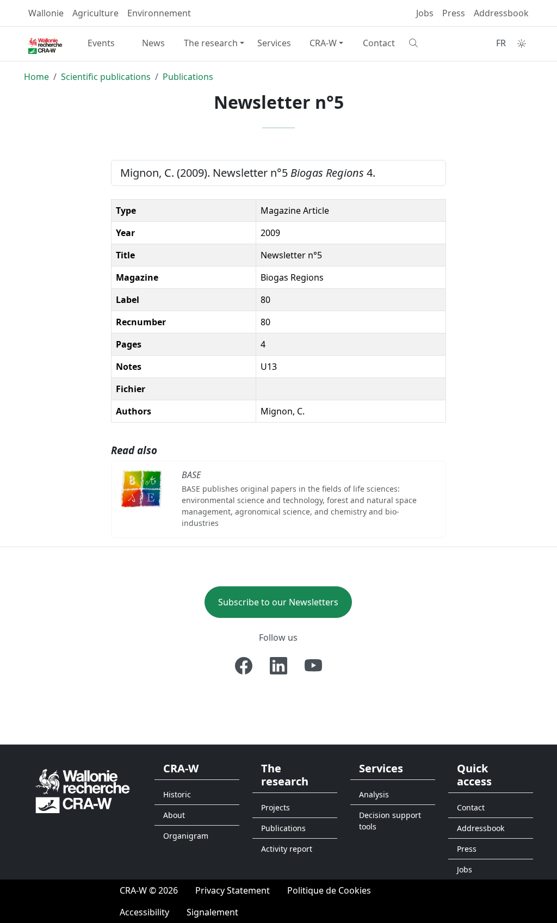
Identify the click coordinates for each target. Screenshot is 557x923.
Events (101, 43)
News (153, 43)
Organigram (185, 836)
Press (453, 13)
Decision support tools (390, 821)
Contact (379, 43)
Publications (188, 77)
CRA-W (323, 43)
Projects (275, 807)
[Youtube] (313, 665)
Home (36, 77)
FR (501, 43)
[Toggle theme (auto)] (521, 43)
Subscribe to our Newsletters (278, 602)
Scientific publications (106, 77)
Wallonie (46, 13)
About (174, 815)
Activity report (286, 849)
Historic (177, 794)
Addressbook (501, 13)
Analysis (374, 794)
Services (274, 43)
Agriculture (95, 13)
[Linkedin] (278, 665)
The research (211, 43)
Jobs (425, 13)
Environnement (159, 13)
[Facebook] (243, 665)
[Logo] (82, 790)
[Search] (431, 43)
